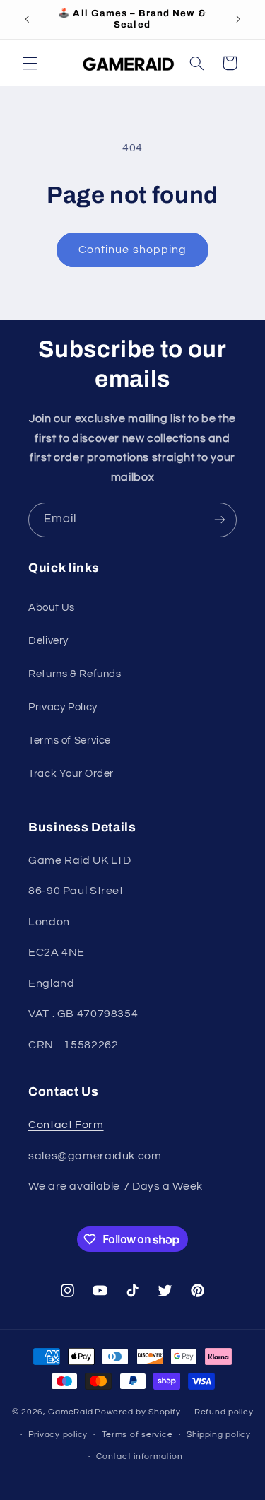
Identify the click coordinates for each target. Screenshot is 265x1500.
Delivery (48, 640)
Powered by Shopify (137, 1412)
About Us (51, 607)
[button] (29, 63)
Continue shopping (132, 249)
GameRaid (70, 1412)
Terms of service (137, 1435)
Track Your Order (71, 773)
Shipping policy (219, 1435)
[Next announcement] (238, 19)
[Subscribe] (220, 520)
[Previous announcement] (26, 19)
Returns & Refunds (75, 674)
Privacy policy (58, 1435)
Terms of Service (69, 740)
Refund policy (224, 1412)
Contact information (139, 1456)
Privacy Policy (63, 707)
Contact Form (66, 1124)
